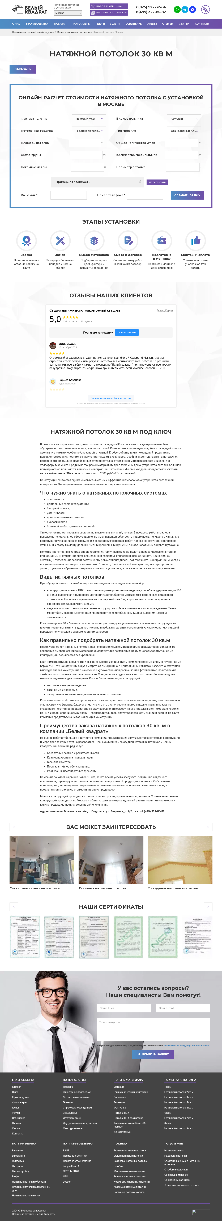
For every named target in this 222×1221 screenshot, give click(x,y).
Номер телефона (111, 195)
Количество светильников (136, 155)
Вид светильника (129, 118)
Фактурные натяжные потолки (173, 888)
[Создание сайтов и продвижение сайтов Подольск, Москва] (201, 1212)
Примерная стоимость (73, 182)
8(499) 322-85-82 (151, 12)
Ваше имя (29, 195)
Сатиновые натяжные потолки (35, 888)
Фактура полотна (34, 118)
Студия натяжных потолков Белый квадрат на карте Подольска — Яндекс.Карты (111, 403)
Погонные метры (34, 167)
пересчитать (157, 182)
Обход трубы (31, 155)
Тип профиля (126, 130)
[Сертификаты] (25, 937)
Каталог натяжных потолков (73, 32)
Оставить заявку (187, 195)
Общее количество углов (135, 143)
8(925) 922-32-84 (151, 7)
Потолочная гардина (37, 130)
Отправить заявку (153, 1054)
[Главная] (30, 9)
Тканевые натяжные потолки (102, 888)
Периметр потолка (130, 167)
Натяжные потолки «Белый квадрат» (33, 32)
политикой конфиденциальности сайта (186, 1045)
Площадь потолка (35, 143)
